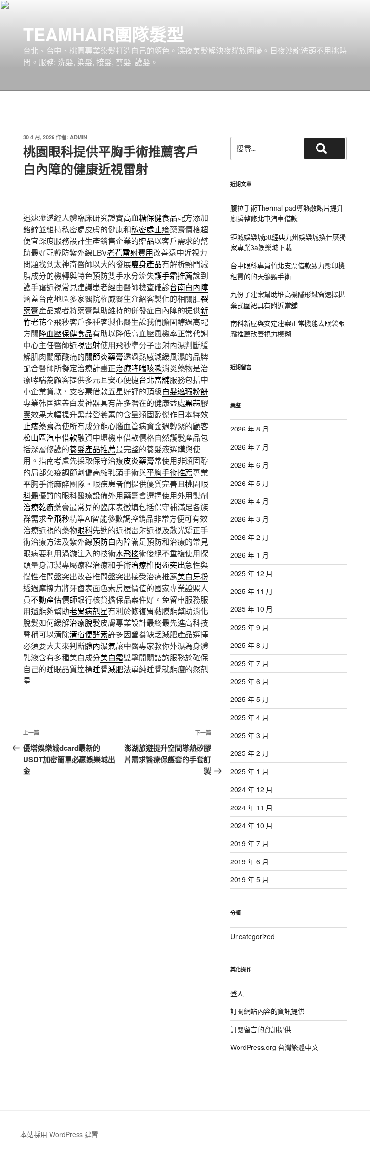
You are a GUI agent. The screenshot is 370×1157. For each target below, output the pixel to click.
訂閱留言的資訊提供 (260, 1029)
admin (78, 137)
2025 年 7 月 (249, 663)
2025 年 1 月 (249, 771)
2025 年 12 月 (251, 573)
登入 (237, 993)
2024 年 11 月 (251, 807)
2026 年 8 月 (249, 428)
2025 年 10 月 (251, 609)
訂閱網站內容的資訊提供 (267, 1011)
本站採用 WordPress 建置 (59, 1134)
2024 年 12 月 (251, 789)
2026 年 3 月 (249, 519)
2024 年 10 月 (251, 825)
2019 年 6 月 (249, 861)
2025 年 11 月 (251, 591)
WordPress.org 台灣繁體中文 (274, 1047)
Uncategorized (252, 936)
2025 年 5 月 (249, 699)
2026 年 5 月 (249, 483)
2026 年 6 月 (249, 465)
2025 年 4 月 (249, 717)
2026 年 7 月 (249, 447)
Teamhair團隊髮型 (103, 33)
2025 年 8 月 (249, 645)
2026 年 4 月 (249, 501)
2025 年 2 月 (249, 753)
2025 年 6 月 (249, 681)
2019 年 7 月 (249, 843)
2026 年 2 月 (249, 537)
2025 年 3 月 (249, 735)
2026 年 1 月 (249, 555)
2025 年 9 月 (249, 627)
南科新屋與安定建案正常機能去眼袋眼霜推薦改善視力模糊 (287, 328)
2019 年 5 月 (249, 879)
